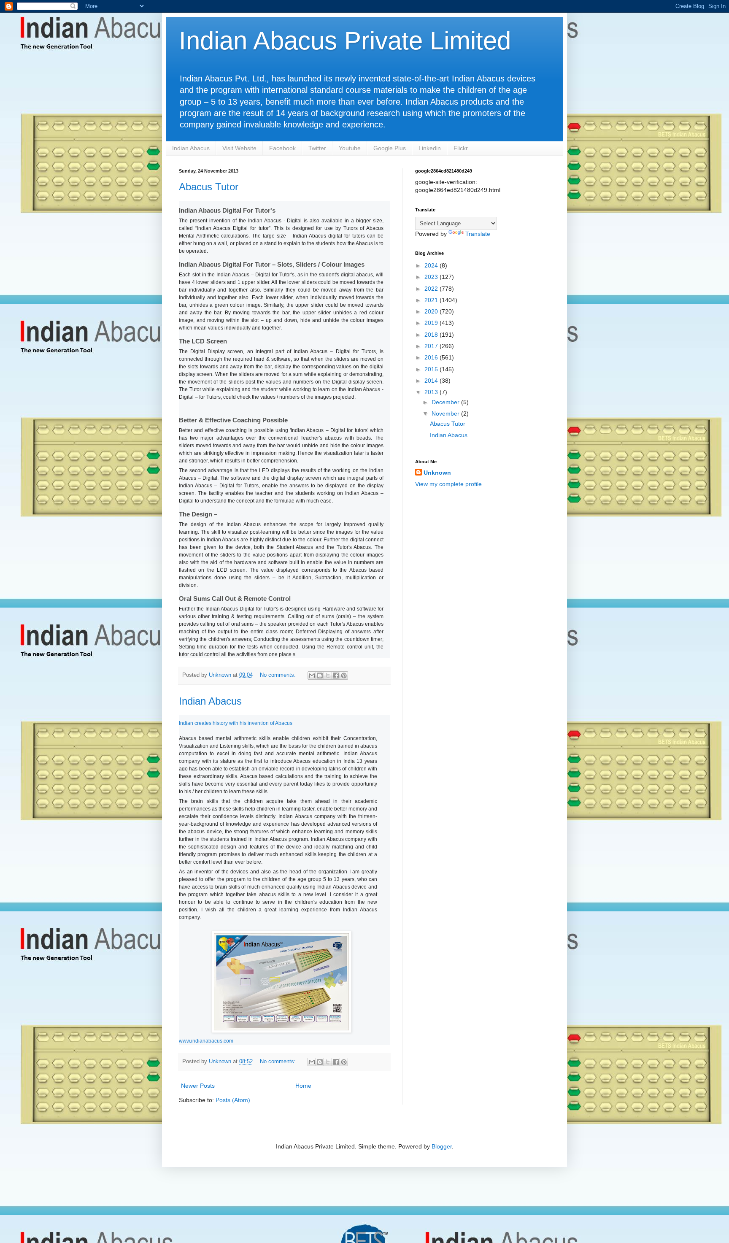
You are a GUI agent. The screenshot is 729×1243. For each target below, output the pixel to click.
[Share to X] (328, 675)
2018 (432, 334)
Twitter (317, 148)
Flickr (461, 148)
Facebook (282, 148)
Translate (477, 233)
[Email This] (312, 675)
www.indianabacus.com (206, 1041)
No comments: (278, 675)
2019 (432, 322)
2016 (432, 357)
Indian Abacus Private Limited (345, 41)
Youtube (350, 148)
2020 (432, 311)
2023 (432, 276)
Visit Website (239, 148)
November (446, 413)
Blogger (442, 1146)
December (446, 402)
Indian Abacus (191, 148)
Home (303, 1085)
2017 (432, 346)
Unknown (437, 472)
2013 (432, 392)
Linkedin (429, 148)
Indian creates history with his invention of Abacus (235, 723)
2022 (432, 288)
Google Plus (389, 148)
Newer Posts (198, 1085)
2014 (432, 380)
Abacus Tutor (208, 186)
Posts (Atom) (233, 1100)
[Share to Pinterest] (344, 675)
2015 (432, 369)
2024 (432, 265)
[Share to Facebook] (336, 675)
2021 (432, 300)
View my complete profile (448, 484)
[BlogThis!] (320, 675)
